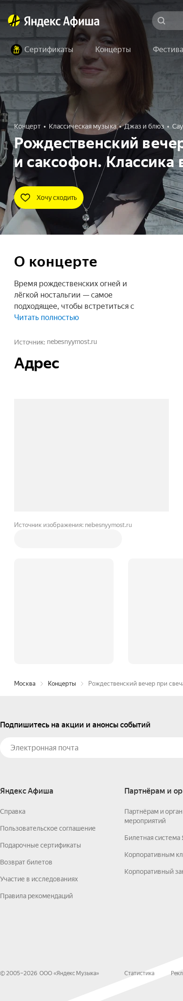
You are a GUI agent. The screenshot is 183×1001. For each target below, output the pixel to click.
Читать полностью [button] (46, 317)
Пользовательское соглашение (48, 828)
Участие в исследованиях (39, 879)
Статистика (139, 973)
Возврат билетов (26, 862)
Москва (25, 683)
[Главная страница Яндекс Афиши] (14, 21)
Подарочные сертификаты (40, 845)
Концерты (62, 683)
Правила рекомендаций (36, 896)
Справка (12, 811)
